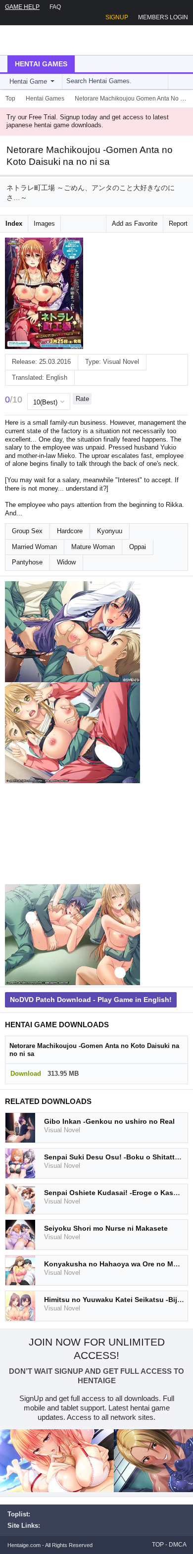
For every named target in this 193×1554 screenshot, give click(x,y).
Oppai (137, 547)
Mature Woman (93, 547)
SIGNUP (116, 17)
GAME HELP (22, 6)
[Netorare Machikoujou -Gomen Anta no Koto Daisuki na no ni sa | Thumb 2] (72, 732)
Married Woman (34, 547)
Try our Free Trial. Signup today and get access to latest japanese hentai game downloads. (87, 121)
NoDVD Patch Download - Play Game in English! (91, 999)
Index (13, 223)
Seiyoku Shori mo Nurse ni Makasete (106, 1228)
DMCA (178, 1544)
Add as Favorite (134, 223)
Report (178, 223)
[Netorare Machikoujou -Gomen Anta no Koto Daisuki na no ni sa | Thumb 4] (72, 934)
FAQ (55, 6)
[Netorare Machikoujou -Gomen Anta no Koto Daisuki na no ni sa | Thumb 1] (72, 631)
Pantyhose (27, 562)
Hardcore (70, 531)
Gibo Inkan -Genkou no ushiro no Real (109, 1121)
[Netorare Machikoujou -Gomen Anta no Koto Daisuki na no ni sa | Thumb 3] (72, 833)
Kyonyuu (109, 531)
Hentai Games (41, 64)
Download (25, 1073)
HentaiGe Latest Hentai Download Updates (57, 40)
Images (44, 223)
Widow (66, 562)
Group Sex (27, 531)
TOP (158, 1544)
